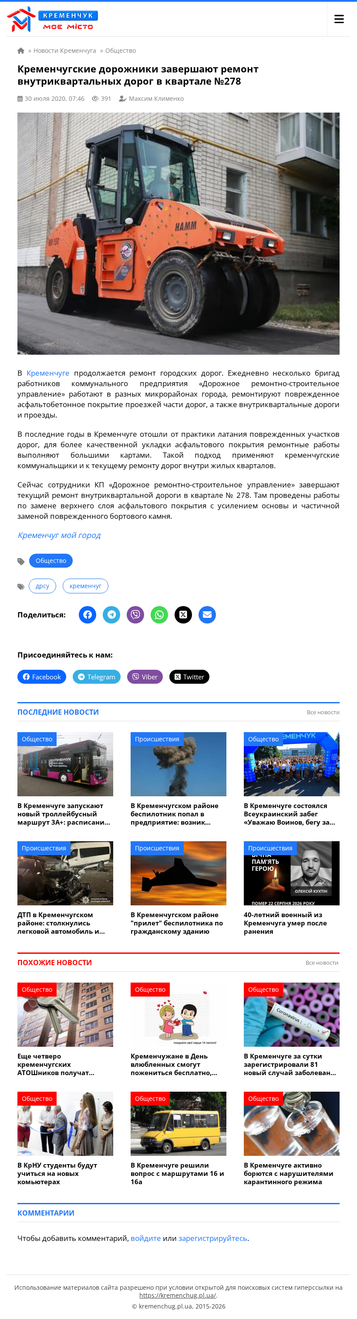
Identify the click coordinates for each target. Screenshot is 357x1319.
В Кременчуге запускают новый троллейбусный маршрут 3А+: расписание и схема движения (62, 814)
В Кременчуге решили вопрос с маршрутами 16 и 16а (177, 1173)
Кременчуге (48, 373)
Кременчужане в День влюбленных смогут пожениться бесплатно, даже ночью (171, 1064)
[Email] (207, 615)
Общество (51, 560)
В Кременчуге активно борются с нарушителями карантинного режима (288, 1173)
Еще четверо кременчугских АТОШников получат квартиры (53, 1064)
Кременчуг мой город (58, 535)
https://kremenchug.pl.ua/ (177, 1295)
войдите (146, 1238)
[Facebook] (87, 615)
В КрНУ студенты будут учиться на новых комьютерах (57, 1173)
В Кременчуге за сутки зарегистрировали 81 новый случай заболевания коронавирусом (291, 1064)
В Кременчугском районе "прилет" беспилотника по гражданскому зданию (177, 923)
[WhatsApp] (159, 615)
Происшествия (157, 739)
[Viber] (135, 615)
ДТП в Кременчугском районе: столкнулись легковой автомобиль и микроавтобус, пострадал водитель (61, 923)
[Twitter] (183, 615)
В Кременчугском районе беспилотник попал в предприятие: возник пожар (175, 814)
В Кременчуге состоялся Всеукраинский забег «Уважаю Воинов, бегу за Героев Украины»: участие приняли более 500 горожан (290, 814)
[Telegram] (111, 615)
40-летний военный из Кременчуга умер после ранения (285, 923)
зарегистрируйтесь (212, 1238)
